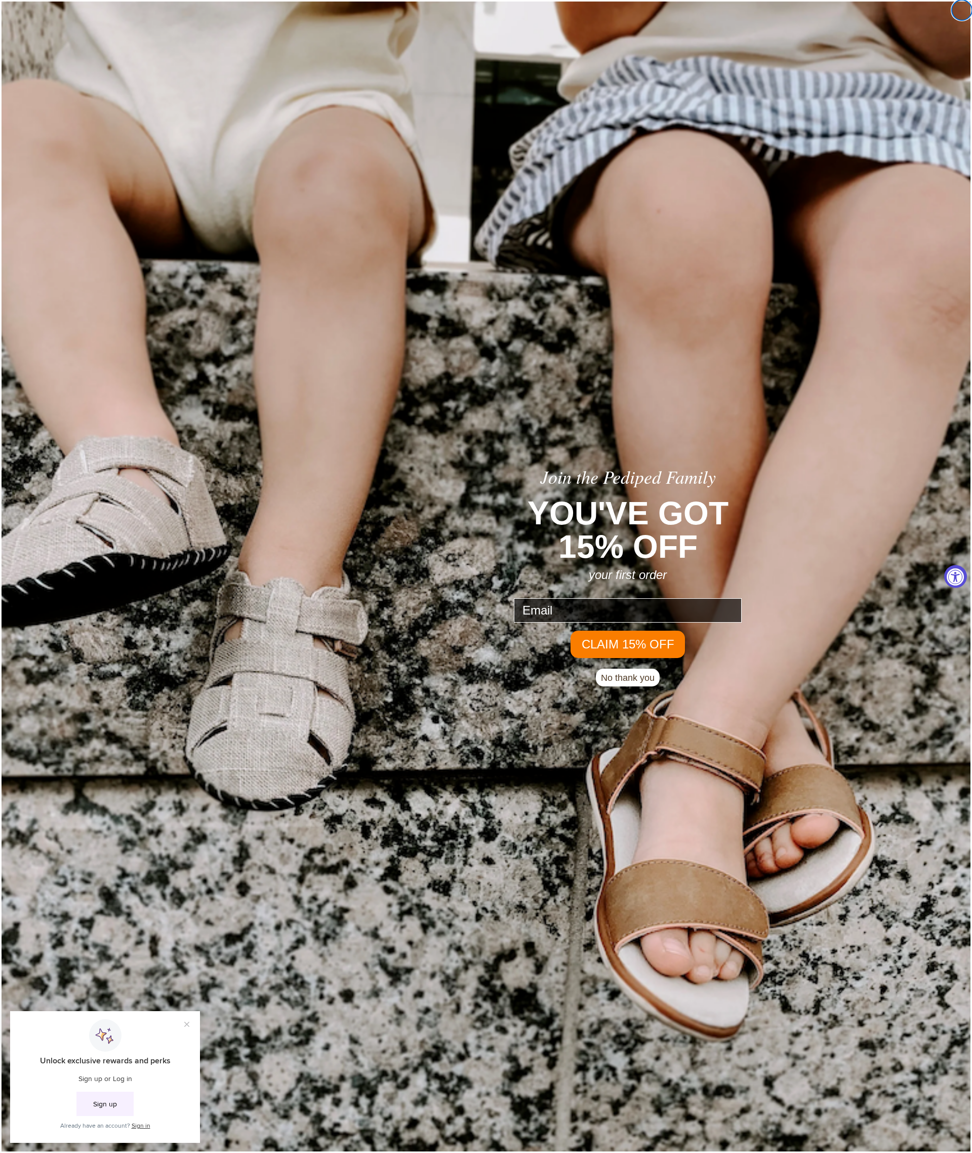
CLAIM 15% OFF (628, 644)
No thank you (628, 678)
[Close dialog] (962, 10)
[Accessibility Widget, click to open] (955, 576)
